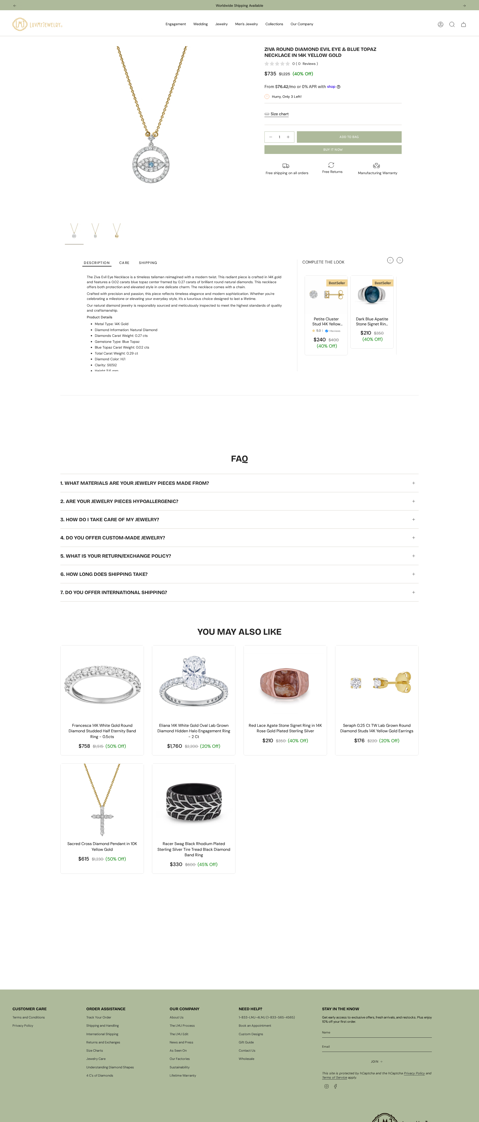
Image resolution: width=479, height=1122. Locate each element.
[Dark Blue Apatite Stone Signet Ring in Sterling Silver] (372, 295)
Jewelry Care (96, 1059)
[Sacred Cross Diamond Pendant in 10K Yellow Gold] (102, 801)
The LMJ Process (182, 1025)
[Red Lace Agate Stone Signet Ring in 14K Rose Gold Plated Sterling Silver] (285, 682)
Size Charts (94, 1050)
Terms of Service (334, 1077)
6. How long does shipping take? (103, 574)
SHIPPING (148, 263)
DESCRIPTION (97, 263)
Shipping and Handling (102, 1025)
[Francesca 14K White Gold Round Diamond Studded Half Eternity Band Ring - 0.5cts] (102, 682)
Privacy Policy (22, 1025)
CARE (124, 263)
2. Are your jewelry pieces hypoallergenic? (119, 501)
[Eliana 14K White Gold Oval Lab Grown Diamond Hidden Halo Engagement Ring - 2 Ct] (193, 682)
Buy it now (333, 149)
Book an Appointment (255, 1025)
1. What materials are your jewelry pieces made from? (134, 483)
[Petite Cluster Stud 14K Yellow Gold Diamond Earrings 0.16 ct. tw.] (326, 295)
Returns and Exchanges (103, 1042)
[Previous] (14, 5)
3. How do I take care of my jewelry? (109, 519)
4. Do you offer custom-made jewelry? (112, 538)
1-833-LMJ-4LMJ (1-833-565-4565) (267, 1017)
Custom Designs (251, 1034)
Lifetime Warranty (183, 1075)
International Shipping (102, 1034)
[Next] (464, 5)
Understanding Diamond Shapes (110, 1067)
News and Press (181, 1042)
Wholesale (246, 1059)
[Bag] (463, 24)
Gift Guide (246, 1042)
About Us (177, 1017)
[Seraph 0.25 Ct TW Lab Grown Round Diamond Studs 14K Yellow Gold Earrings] (376, 682)
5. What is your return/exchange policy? (115, 556)
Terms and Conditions (28, 1017)
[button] (176, 24)
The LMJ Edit (179, 1034)
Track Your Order (98, 1017)
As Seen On (178, 1050)
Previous (65, 133)
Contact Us (247, 1050)
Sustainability (180, 1067)
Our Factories (180, 1059)
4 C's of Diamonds (99, 1075)
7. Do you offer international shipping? (113, 592)
